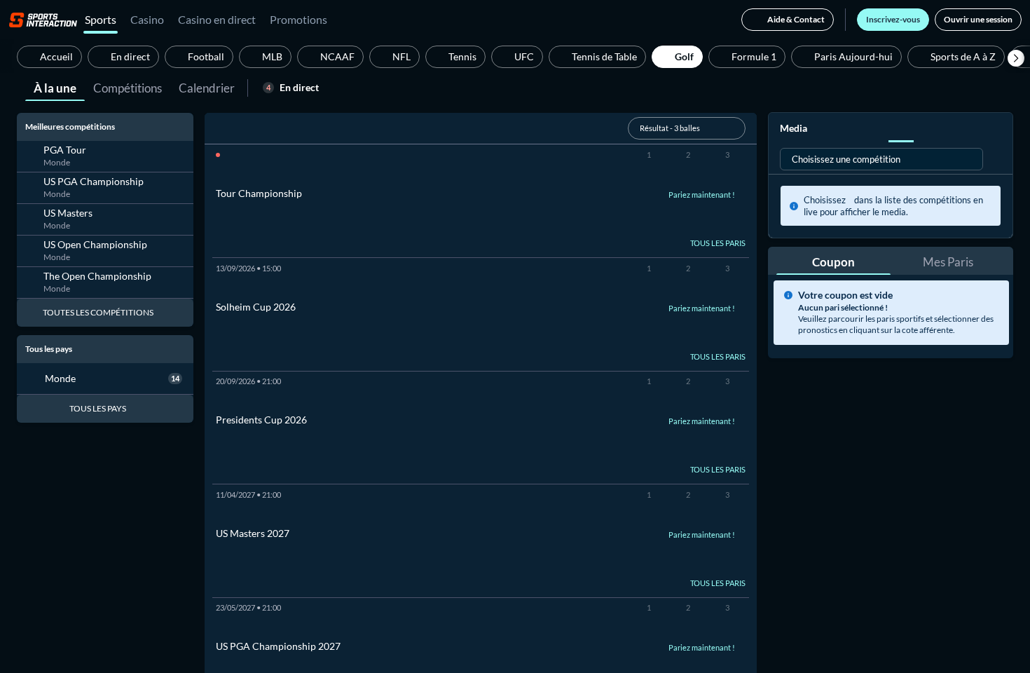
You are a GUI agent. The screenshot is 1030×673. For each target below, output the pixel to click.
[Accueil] (43, 20)
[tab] (55, 87)
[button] (1016, 58)
